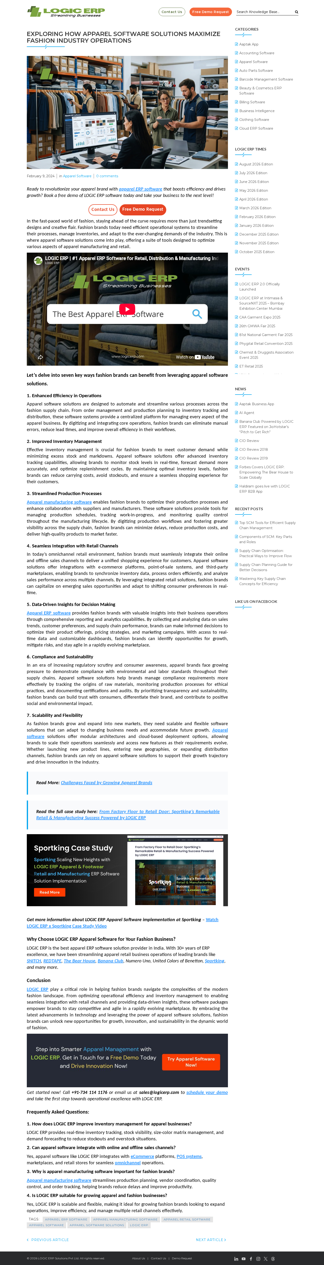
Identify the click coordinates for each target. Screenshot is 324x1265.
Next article (210, 1240)
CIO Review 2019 (253, 458)
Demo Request (182, 1258)
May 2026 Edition (253, 190)
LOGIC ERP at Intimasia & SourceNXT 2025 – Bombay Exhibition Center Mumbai (261, 303)
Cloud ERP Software (256, 128)
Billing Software (252, 102)
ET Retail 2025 (251, 366)
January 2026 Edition (256, 225)
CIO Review (249, 441)
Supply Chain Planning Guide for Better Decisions (265, 567)
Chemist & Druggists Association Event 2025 (266, 355)
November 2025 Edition (259, 243)
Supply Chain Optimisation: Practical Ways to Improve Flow (265, 553)
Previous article (49, 1240)
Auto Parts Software (256, 70)
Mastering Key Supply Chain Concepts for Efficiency (262, 581)
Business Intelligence (257, 111)
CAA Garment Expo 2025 (259, 317)
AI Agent (246, 413)
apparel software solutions (97, 1225)
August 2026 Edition (256, 164)
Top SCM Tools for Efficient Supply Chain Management (267, 525)
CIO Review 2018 (253, 449)
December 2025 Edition (259, 234)
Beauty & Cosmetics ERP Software (260, 91)
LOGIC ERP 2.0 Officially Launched (259, 286)
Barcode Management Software (266, 79)
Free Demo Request (210, 12)
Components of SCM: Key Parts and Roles (265, 539)
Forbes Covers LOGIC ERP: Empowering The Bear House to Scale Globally (266, 472)
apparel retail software (187, 1219)
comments (107, 176)
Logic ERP (139, 1225)
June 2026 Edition (254, 182)
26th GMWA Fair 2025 (257, 326)
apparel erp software (66, 1219)
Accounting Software (256, 53)
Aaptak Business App (256, 404)
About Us (138, 1258)
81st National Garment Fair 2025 (265, 335)
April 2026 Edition (253, 199)
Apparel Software (77, 176)
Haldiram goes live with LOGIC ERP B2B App (264, 489)
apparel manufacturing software (125, 1219)
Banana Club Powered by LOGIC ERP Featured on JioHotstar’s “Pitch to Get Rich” (266, 426)
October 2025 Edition (256, 252)
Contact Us (172, 12)
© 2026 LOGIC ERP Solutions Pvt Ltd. (53, 1258)
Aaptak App (249, 44)
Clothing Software (254, 120)
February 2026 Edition (257, 217)
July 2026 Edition (253, 173)
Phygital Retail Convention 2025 (265, 343)
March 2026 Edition (255, 208)
